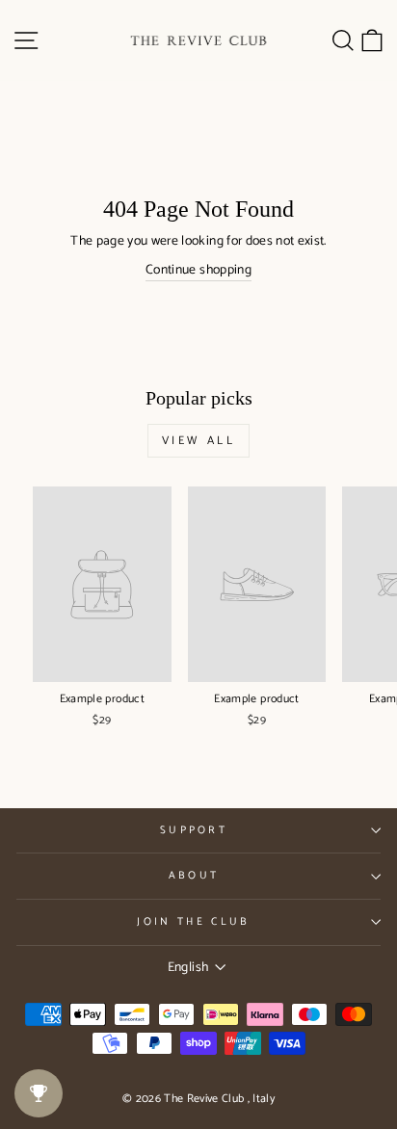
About (194, 875)
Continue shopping (198, 270)
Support (193, 830)
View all (199, 441)
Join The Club (193, 922)
